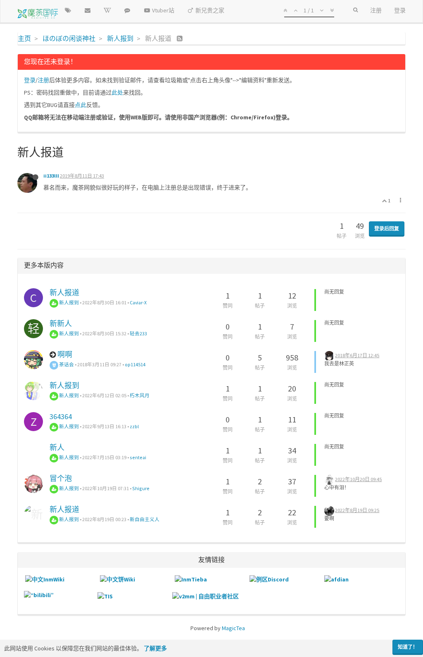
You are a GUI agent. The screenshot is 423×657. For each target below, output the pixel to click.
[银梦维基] (107, 10)
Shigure (141, 488)
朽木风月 (140, 395)
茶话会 (66, 364)
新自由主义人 (144, 519)
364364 (61, 416)
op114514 (135, 364)
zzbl (134, 426)
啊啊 (64, 354)
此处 (117, 92)
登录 (30, 80)
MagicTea (233, 628)
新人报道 (64, 292)
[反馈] (87, 10)
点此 (80, 105)
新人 (57, 447)
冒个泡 (61, 478)
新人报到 (68, 302)
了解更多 (155, 648)
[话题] (68, 10)
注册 (43, 80)
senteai (138, 457)
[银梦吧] (127, 10)
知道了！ (408, 647)
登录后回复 (386, 228)
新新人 (61, 323)
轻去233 (138, 333)
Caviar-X (138, 302)
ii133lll (51, 176)
